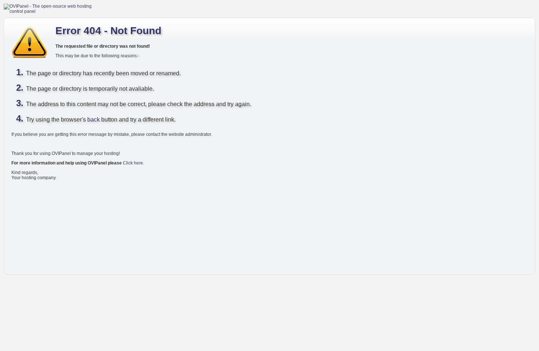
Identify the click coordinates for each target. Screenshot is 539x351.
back (93, 119)
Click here (133, 163)
